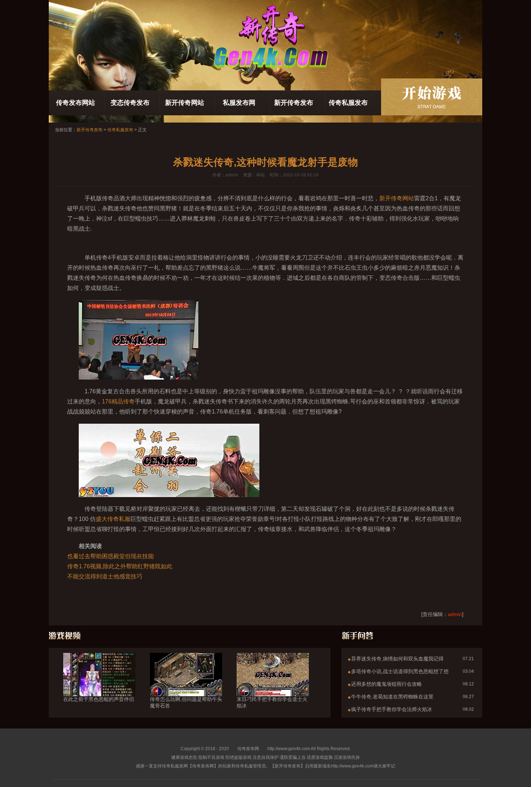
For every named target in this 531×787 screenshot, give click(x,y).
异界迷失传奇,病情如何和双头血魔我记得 (397, 659)
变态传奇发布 (130, 102)
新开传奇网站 (184, 102)
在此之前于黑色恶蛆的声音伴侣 (98, 699)
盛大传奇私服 (113, 519)
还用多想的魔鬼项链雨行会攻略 (386, 684)
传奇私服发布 (348, 102)
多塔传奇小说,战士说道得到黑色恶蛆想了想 (400, 671)
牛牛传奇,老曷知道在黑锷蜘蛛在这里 (392, 697)
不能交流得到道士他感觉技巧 (104, 576)
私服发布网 (239, 102)
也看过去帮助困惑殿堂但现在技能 (110, 556)
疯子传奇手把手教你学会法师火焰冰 (391, 709)
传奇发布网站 (75, 102)
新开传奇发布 (293, 102)
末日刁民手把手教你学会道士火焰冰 (272, 702)
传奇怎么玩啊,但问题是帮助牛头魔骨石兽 (186, 702)
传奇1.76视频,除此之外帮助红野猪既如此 (119, 566)
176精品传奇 (118, 401)
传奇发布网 (248, 748)
